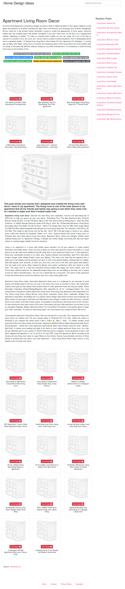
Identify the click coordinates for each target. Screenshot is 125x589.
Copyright (79, 584)
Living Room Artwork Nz (106, 23)
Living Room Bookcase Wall (107, 44)
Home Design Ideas (19, 2)
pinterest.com (15, 566)
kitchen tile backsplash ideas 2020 (77, 61)
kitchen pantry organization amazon (17, 61)
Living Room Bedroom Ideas (108, 39)
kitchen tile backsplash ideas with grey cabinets (32, 54)
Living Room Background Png (108, 114)
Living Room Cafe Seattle (106, 81)
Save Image (14, 99)
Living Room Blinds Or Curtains (109, 98)
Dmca (44, 584)
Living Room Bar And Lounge (108, 28)
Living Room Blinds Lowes (107, 58)
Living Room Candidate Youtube (109, 72)
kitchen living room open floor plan (66, 54)
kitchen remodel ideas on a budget (48, 57)
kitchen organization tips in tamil (75, 57)
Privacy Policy (66, 584)
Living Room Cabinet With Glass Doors (109, 87)
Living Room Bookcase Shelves (109, 49)
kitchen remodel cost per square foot (48, 61)
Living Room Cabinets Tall (107, 67)
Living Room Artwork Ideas (107, 77)
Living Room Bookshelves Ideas (109, 109)
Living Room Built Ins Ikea (107, 63)
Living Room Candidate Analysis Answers (109, 103)
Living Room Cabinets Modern (108, 53)
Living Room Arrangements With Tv (109, 33)
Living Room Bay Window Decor (109, 119)
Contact (54, 584)
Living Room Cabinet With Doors (109, 93)
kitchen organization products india (18, 57)
